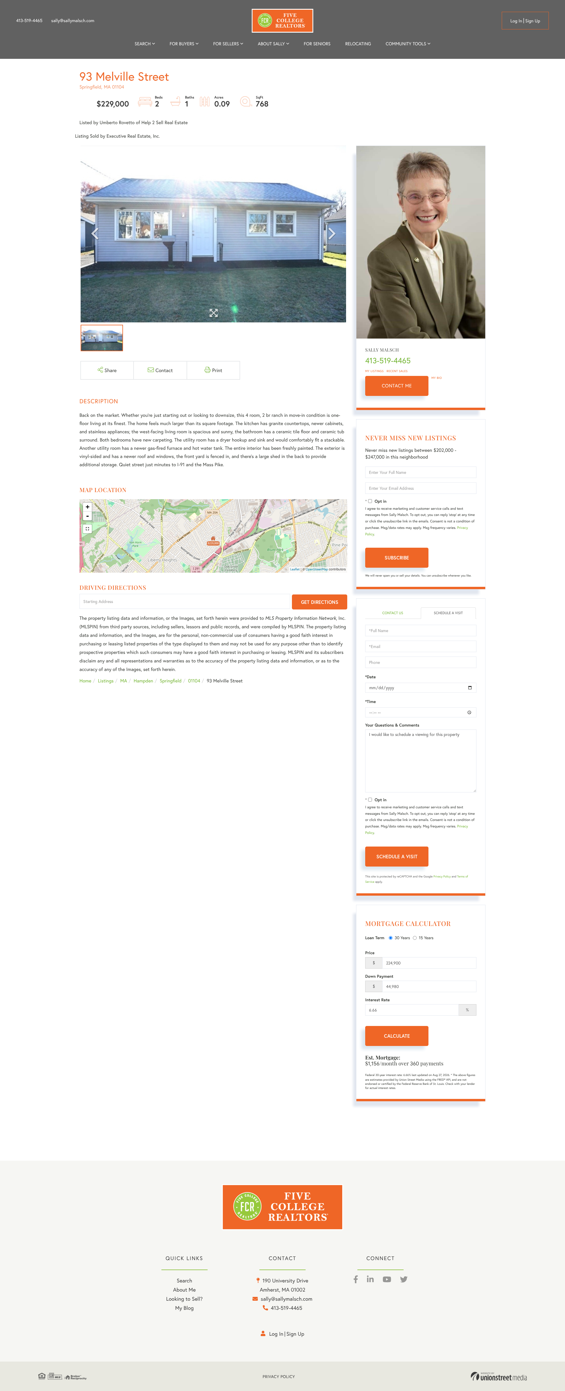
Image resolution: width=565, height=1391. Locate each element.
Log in (516, 21)
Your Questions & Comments (392, 725)
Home (85, 681)
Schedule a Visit (448, 613)
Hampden (143, 681)
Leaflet (295, 569)
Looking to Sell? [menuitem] (184, 1298)
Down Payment (379, 976)
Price (370, 952)
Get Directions (319, 602)
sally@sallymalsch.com (72, 20)
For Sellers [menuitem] (226, 44)
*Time (370, 701)
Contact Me (397, 386)
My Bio (436, 378)
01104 (194, 681)
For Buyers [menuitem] (182, 44)
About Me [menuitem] (184, 1289)
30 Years (402, 937)
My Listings (374, 371)
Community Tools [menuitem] (406, 44)
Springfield (171, 681)
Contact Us (392, 613)
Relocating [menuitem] (358, 44)
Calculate (397, 1036)
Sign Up (532, 21)
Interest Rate (377, 999)
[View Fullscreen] (87, 528)
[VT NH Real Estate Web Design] (499, 1376)
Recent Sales (397, 371)
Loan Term (374, 937)
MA (123, 681)
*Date (370, 676)
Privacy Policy (442, 876)
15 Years (426, 937)
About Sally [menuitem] (271, 44)
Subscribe (397, 557)
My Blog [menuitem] (184, 1307)
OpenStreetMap (317, 569)
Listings (106, 681)
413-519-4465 (29, 20)
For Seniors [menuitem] (317, 44)
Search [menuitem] (143, 44)
